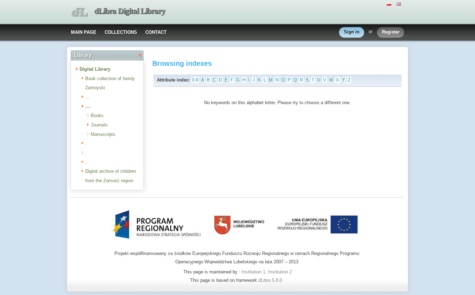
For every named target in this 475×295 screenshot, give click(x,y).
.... (88, 106)
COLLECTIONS (121, 32)
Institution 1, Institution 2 (267, 271)
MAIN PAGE (83, 32)
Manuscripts (103, 134)
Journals (99, 124)
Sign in (352, 31)
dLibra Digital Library (129, 11)
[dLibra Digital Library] (79, 12)
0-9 (195, 80)
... (87, 97)
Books (97, 115)
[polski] (390, 3)
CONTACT (156, 32)
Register (391, 31)
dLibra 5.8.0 (270, 280)
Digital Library (95, 69)
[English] (399, 3)
